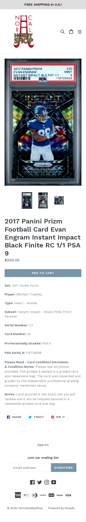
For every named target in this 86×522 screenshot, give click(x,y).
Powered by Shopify (61, 508)
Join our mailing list (43, 458)
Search (43, 445)
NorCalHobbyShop (30, 508)
